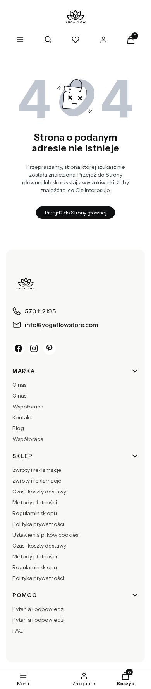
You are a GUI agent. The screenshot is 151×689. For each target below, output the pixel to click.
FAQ (17, 630)
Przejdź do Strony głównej (75, 212)
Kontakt (22, 417)
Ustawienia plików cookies (45, 534)
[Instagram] (34, 348)
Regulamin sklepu (34, 513)
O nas (19, 384)
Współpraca (27, 406)
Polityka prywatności (38, 524)
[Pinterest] (49, 348)
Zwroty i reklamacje (37, 469)
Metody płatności (34, 502)
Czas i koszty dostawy (39, 491)
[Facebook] (18, 348)
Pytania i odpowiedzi (38, 609)
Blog (18, 428)
